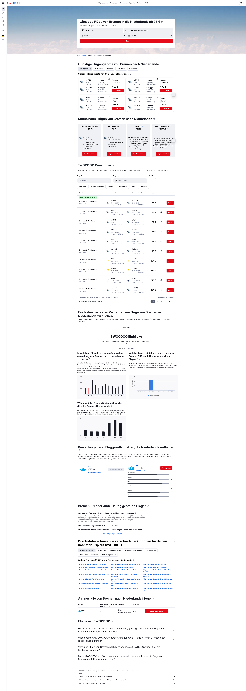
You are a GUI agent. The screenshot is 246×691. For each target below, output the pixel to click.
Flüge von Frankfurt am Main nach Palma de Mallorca (157, 575)
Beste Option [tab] (99, 68)
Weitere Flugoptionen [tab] (109, 555)
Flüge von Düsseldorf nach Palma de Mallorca (125, 570)
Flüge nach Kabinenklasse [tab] (133, 550)
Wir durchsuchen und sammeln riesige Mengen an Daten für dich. (102, 680)
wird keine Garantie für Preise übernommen (126, 670)
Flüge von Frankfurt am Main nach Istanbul (92, 564)
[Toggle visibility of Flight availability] (153, 395)
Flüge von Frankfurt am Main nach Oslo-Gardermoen (124, 575)
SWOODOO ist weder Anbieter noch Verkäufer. (96, 676)
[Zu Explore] (3, 25)
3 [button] (161, 301)
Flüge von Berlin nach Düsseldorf (89, 588)
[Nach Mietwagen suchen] (3, 17)
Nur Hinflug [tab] (133, 68)
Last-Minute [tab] (121, 68)
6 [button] (169, 301)
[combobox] (87, 26)
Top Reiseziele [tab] (151, 550)
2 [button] (157, 301)
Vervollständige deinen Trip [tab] (89, 555)
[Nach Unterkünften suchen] (3, 13)
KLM (89, 466)
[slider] (176, 181)
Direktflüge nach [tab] (115, 550)
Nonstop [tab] (110, 68)
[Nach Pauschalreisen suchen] (3, 21)
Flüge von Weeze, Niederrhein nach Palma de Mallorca (125, 580)
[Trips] (3, 30)
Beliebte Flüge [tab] (101, 550)
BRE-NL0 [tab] (122, 348)
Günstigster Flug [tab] (85, 68)
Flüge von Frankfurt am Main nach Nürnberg (157, 579)
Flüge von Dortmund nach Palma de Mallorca (93, 567)
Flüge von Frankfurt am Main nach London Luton (124, 584)
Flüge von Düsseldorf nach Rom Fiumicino (124, 588)
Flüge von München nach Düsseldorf (155, 567)
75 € (157, 22)
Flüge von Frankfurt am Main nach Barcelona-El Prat (158, 589)
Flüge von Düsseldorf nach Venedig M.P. (92, 579)
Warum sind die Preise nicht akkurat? (92, 683)
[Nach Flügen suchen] (3, 9)
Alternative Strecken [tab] (86, 550)
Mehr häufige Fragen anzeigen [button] (112, 533)
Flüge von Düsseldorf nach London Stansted (93, 583)
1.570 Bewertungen (94, 472)
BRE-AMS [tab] (126, 328)
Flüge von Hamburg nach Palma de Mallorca (157, 583)
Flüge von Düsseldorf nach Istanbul (154, 564)
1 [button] (153, 301)
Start (78, 55)
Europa (84, 55)
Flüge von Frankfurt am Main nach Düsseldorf (93, 570)
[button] (3, 3)
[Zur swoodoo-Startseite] (13, 3)
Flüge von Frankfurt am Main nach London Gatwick (156, 571)
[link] (89, 154)
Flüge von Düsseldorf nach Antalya (122, 567)
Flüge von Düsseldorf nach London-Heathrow (94, 574)
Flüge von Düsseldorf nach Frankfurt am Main (125, 564)
